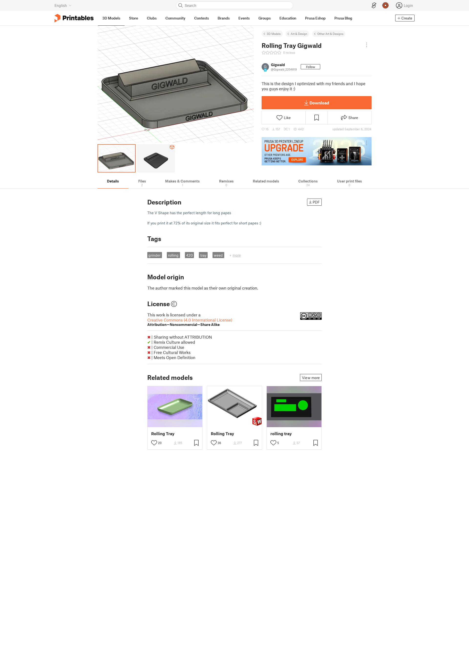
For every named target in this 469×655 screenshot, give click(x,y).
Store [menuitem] (133, 18)
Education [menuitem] (287, 18)
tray (203, 255)
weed (218, 255)
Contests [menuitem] (201, 18)
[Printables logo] (74, 18)
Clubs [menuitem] (152, 18)
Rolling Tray (162, 433)
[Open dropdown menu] (367, 45)
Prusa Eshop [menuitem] (315, 18)
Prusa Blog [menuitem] (343, 18)
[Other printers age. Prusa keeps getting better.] (317, 151)
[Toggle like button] (154, 443)
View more (311, 377)
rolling (173, 255)
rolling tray (281, 433)
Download (319, 102)
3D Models (274, 33)
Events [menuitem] (244, 18)
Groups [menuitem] (264, 18)
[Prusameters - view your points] (385, 5)
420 (189, 255)
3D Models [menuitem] (111, 18)
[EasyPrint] (374, 5)
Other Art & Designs (330, 33)
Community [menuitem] (175, 18)
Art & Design (299, 33)
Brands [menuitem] (224, 18)
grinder (154, 255)
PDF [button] (316, 202)
